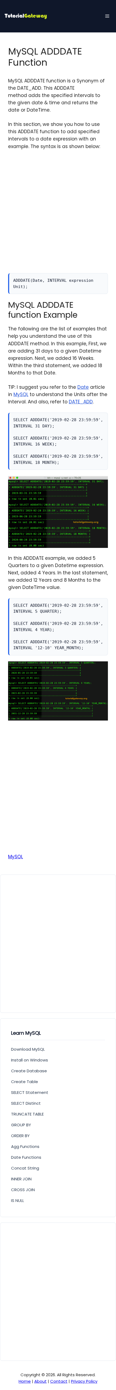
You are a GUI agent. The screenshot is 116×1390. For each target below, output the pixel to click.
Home (25, 1381)
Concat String (25, 1168)
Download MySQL (28, 1049)
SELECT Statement (29, 1092)
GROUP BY (21, 1125)
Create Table (24, 1081)
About (40, 1381)
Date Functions (26, 1157)
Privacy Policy (84, 1381)
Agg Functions (25, 1146)
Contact (58, 1381)
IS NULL (17, 1200)
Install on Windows (29, 1060)
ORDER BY (20, 1135)
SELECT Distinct (26, 1103)
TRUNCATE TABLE (27, 1114)
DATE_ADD (81, 401)
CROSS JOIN (23, 1190)
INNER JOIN (21, 1179)
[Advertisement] (58, 215)
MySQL (20, 394)
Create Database (29, 1071)
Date (83, 387)
